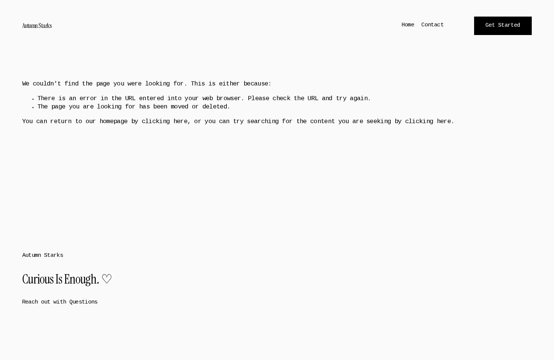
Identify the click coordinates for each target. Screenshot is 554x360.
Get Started (502, 25)
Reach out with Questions (60, 302)
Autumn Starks (37, 25)
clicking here (164, 121)
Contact (432, 25)
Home (408, 25)
